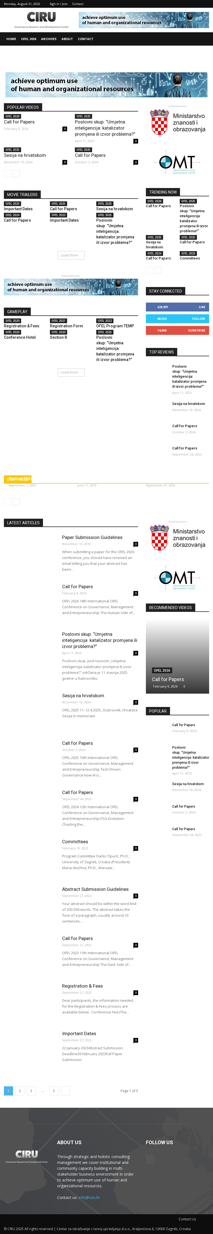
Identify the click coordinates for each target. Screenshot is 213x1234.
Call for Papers (19, 122)
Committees (190, 258)
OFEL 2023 (12, 204)
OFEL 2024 (12, 215)
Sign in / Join (59, 4)
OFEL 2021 (58, 321)
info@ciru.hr (89, 1197)
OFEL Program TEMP (115, 326)
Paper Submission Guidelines (92, 537)
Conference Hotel (20, 337)
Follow (198, 318)
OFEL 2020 (12, 321)
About (67, 39)
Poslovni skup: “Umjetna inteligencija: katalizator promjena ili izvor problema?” (105, 128)
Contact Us (187, 1219)
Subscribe (196, 330)
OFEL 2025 (83, 116)
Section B (58, 337)
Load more (69, 255)
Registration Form (66, 326)
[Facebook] (205, 4)
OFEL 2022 (58, 215)
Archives (49, 39)
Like (202, 307)
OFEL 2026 (28, 39)
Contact (77, 4)
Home (11, 39)
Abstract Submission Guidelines (95, 889)
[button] (202, 39)
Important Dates (18, 209)
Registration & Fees (21, 326)
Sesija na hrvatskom (25, 155)
